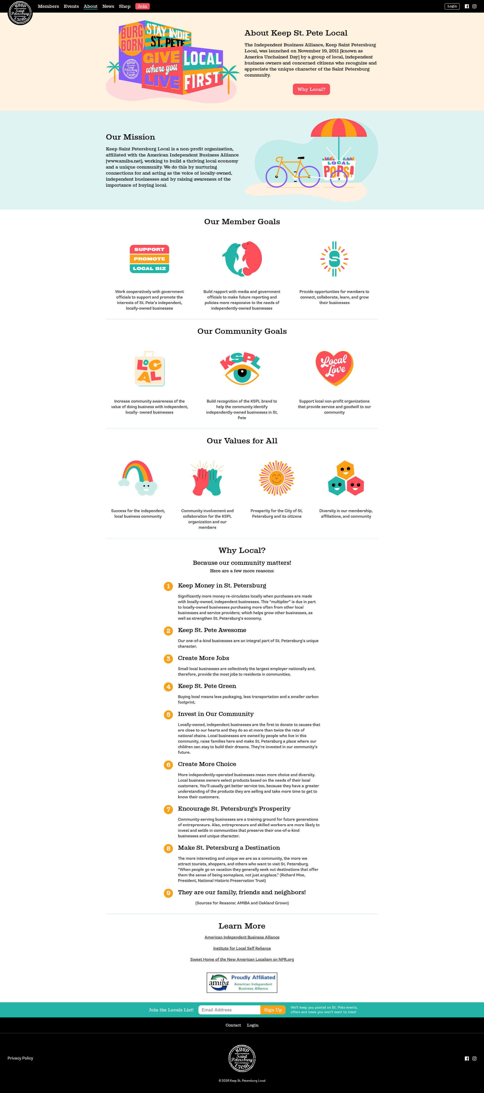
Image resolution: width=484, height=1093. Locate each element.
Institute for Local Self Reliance (242, 948)
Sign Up (273, 1010)
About (91, 6)
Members (48, 6)
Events (71, 6)
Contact (233, 1025)
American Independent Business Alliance (242, 937)
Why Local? (311, 89)
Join (142, 6)
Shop (125, 6)
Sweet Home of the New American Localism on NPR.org (242, 959)
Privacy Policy (20, 1058)
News (108, 6)
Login (452, 6)
